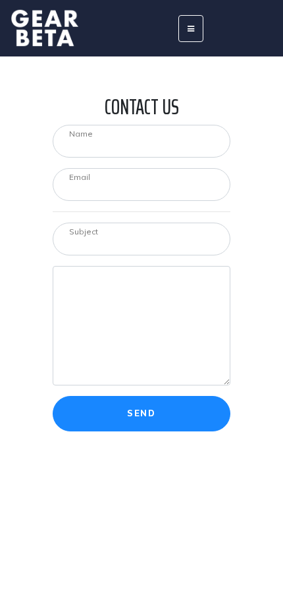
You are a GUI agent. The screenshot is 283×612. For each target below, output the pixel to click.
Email (79, 177)
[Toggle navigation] (190, 28)
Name (81, 134)
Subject (83, 231)
